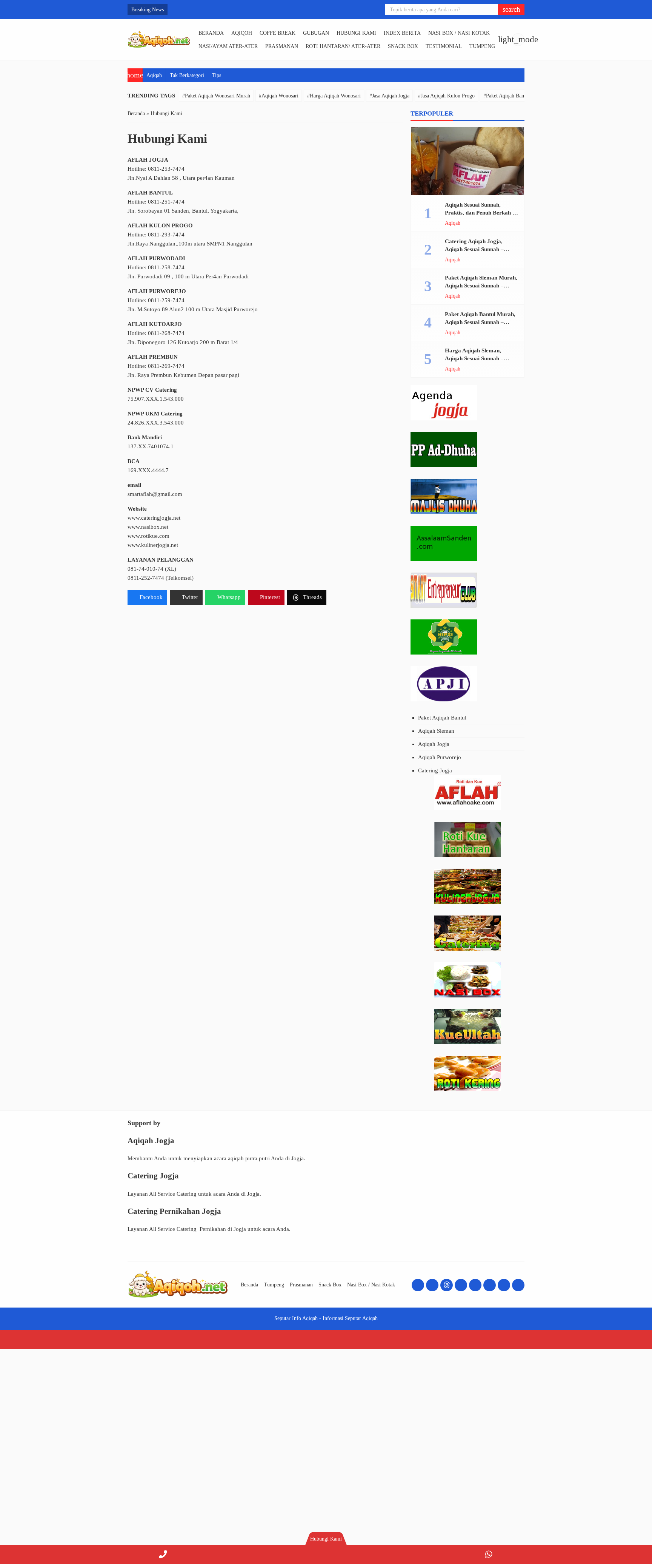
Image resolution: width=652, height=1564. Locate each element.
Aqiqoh (241, 33)
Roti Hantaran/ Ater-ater (343, 46)
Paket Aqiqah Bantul (442, 718)
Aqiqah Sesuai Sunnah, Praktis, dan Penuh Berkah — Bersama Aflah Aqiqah (481, 213)
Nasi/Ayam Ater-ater (228, 46)
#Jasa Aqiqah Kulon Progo (446, 96)
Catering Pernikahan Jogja (174, 1211)
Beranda (211, 33)
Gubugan (316, 33)
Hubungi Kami (356, 33)
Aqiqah (154, 75)
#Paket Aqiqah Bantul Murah (514, 96)
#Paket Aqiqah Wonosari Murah (216, 96)
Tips (216, 75)
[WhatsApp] (489, 1554)
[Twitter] (475, 1285)
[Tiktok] (489, 1285)
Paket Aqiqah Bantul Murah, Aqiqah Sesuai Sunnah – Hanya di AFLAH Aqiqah (480, 322)
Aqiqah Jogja (433, 744)
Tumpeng (482, 46)
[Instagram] (432, 1285)
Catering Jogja (435, 770)
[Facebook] (418, 1285)
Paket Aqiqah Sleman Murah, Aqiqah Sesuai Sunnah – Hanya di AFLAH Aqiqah (481, 285)
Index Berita (402, 33)
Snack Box (403, 46)
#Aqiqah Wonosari (278, 96)
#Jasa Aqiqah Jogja (389, 96)
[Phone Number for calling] (163, 1554)
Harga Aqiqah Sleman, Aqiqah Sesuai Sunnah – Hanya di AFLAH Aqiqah (476, 358)
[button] (511, 9)
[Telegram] (504, 1285)
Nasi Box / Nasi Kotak (459, 33)
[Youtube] (461, 1285)
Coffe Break (277, 33)
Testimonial (444, 46)
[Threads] (446, 1285)
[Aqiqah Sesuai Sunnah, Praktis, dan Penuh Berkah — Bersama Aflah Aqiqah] (467, 161)
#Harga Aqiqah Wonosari (334, 96)
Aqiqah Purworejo (439, 757)
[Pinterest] (518, 1285)
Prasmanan (281, 46)
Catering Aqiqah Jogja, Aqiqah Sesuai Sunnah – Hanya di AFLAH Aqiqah (476, 249)
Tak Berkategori (187, 75)
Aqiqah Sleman (436, 731)
